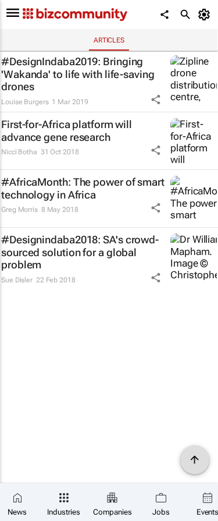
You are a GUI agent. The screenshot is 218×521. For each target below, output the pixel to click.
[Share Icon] (156, 99)
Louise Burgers (25, 102)
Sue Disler (17, 280)
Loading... (22, 301)
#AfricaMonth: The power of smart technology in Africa (83, 188)
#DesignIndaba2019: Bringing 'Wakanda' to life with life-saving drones (78, 74)
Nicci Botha (19, 152)
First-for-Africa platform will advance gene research (66, 130)
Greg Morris (19, 209)
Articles (109, 40)
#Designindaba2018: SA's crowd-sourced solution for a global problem (80, 252)
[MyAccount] (206, 14)
